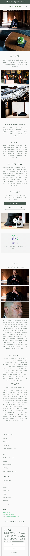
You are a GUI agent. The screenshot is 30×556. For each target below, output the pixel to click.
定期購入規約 (6, 490)
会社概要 (5, 438)
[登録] (23, 525)
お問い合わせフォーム (8, 514)
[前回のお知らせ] (2, 2)
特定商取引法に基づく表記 (9, 497)
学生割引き (5, 468)
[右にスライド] (18, 255)
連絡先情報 (5, 500)
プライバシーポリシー (17, 541)
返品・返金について (7, 480)
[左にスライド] (11, 255)
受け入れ (14, 544)
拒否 (14, 548)
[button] (3, 6)
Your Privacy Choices (8, 504)
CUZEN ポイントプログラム (9, 471)
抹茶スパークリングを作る (15, 207)
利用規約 (5, 494)
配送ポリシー (6, 487)
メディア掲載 (6, 445)
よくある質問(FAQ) (7, 464)
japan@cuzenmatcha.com (12, 516)
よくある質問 (6, 512)
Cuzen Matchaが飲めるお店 (9, 448)
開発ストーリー (6, 442)
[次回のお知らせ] (27, 2)
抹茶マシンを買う (15, 203)
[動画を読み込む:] (15, 221)
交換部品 (5, 461)
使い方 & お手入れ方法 (8, 457)
